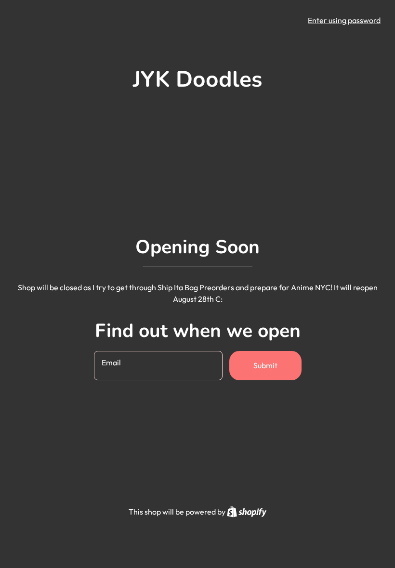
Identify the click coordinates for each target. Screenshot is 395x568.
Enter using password (344, 20)
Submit (265, 365)
